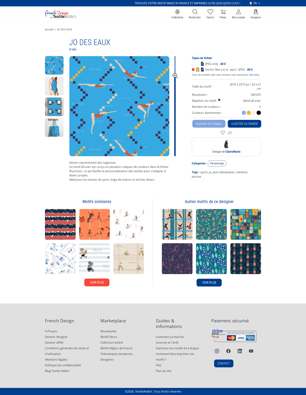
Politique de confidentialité (63, 365)
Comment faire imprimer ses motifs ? (175, 356)
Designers (107, 359)
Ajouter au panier (244, 124)
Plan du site (163, 371)
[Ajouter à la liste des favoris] (223, 132)
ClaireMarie (233, 151)
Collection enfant (111, 342)
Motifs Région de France (116, 348)
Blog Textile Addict (57, 371)
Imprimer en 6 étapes (209, 124)
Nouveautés (108, 331)
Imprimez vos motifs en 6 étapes (177, 348)
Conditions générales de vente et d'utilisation (67, 351)
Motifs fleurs (108, 337)
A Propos (51, 331)
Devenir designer (56, 337)
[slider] (175, 76)
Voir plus (254, 74)
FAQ (158, 365)
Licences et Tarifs (167, 342)
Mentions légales (56, 359)
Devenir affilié (54, 342)
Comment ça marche (170, 337)
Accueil (49, 29)
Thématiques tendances (116, 354)
